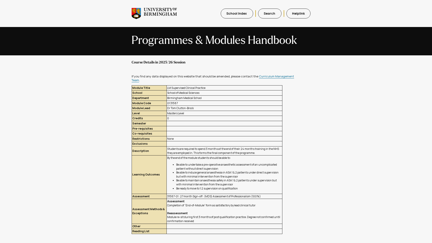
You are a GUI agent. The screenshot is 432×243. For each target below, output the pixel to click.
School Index (237, 13)
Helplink (298, 13)
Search (270, 13)
